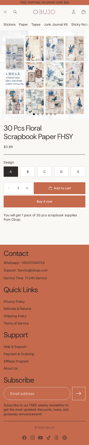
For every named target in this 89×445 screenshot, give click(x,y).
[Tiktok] (48, 437)
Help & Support (15, 346)
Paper (23, 24)
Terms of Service (16, 323)
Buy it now (44, 201)
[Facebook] (24, 437)
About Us (11, 368)
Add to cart (62, 188)
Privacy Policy (14, 301)
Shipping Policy (15, 316)
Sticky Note (80, 24)
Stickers (9, 24)
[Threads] (56, 437)
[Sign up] (78, 393)
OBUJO (50, 427)
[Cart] (84, 12)
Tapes (35, 24)
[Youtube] (40, 437)
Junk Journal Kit (56, 24)
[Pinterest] (64, 437)
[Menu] (5, 12)
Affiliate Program (16, 361)
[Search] (15, 12)
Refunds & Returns (17, 309)
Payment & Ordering (19, 354)
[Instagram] (32, 437)
